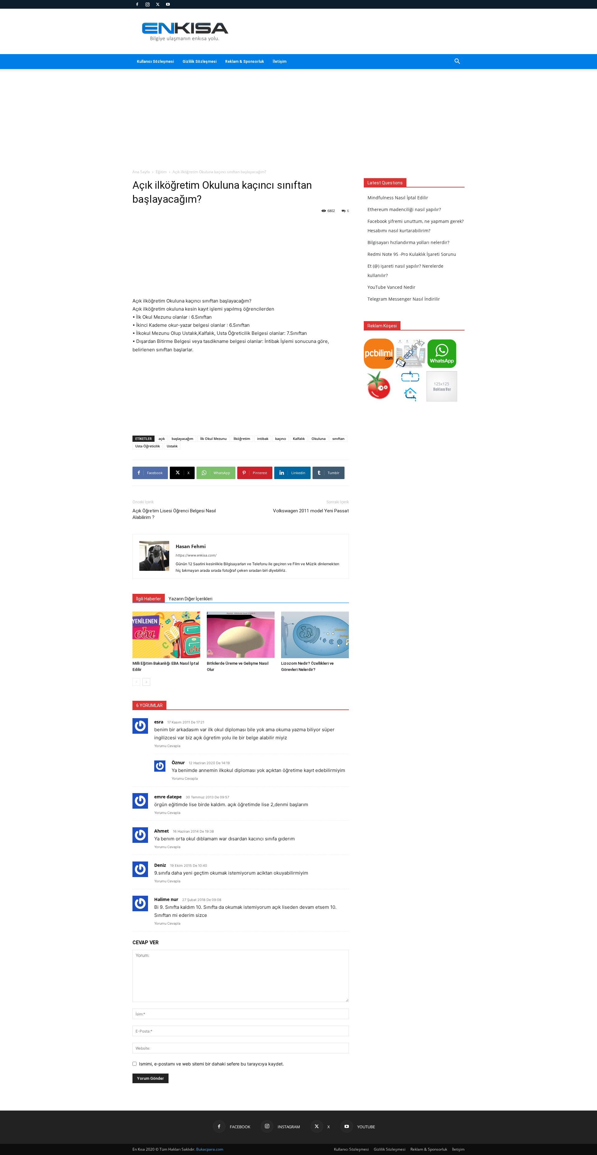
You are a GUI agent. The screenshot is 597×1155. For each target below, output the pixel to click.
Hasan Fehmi (191, 546)
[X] (157, 4)
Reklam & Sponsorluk (244, 61)
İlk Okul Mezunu (213, 438)
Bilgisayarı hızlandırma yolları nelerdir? (408, 242)
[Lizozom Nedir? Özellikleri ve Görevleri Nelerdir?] (315, 635)
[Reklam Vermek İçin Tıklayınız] (442, 400)
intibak (262, 438)
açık (162, 438)
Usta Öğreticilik (147, 446)
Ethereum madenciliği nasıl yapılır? (404, 209)
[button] (457, 62)
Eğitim (161, 171)
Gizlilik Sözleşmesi (199, 61)
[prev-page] (136, 682)
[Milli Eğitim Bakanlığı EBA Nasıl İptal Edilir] (166, 635)
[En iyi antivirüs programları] (379, 367)
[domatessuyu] (379, 400)
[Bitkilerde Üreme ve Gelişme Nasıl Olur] (241, 635)
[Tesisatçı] (410, 400)
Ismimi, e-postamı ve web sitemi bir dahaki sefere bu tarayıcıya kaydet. (211, 1063)
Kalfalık (299, 438)
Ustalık (172, 446)
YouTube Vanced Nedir (391, 287)
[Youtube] (168, 4)
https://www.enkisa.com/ (196, 555)
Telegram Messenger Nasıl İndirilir (404, 299)
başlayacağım (182, 438)
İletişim (279, 61)
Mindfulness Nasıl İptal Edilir (398, 198)
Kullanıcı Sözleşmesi (155, 61)
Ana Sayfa (141, 171)
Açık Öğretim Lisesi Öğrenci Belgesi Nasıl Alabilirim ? (174, 514)
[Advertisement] (351, 31)
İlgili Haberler (148, 598)
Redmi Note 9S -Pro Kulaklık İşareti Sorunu (412, 254)
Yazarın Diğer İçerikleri (190, 598)
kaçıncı (280, 438)
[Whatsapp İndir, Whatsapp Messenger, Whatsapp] (442, 367)
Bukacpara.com (209, 1149)
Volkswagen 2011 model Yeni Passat (311, 511)
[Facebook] (137, 4)
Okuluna (319, 438)
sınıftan (338, 438)
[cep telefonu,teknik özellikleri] (410, 367)
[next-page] (146, 682)
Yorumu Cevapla (167, 746)
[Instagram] (147, 4)
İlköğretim (242, 438)
